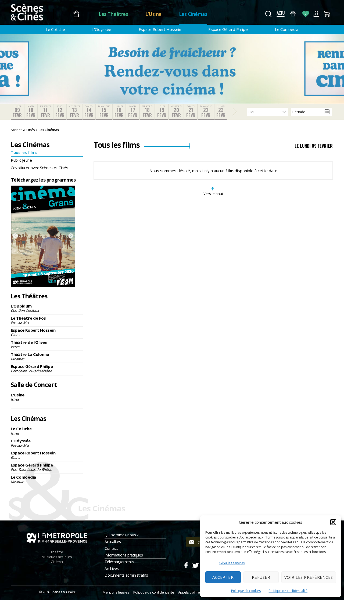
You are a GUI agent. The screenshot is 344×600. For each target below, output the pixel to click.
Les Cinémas (193, 14)
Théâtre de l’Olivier (29, 344)
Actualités (113, 541)
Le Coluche (55, 29)
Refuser (261, 577)
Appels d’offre (189, 592)
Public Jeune (21, 160)
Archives (112, 568)
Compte (316, 13)
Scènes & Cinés (63, 592)
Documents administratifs (126, 575)
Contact (111, 548)
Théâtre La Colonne (30, 356)
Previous (15, 236)
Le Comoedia (286, 29)
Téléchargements (119, 561)
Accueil (76, 14)
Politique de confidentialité (288, 590)
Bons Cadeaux (293, 13)
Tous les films (24, 152)
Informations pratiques (124, 555)
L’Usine (153, 14)
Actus (280, 13)
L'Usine (17, 397)
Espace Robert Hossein (160, 29)
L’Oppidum (25, 308)
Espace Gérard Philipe (228, 29)
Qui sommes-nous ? (121, 534)
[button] (333, 522)
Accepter (223, 577)
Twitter (195, 564)
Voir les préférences (308, 577)
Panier (327, 13)
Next (70, 236)
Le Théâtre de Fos (28, 320)
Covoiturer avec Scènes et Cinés (39, 167)
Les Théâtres (113, 14)
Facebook (185, 564)
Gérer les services (232, 563)
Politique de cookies (246, 590)
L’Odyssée (102, 29)
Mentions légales (116, 592)
